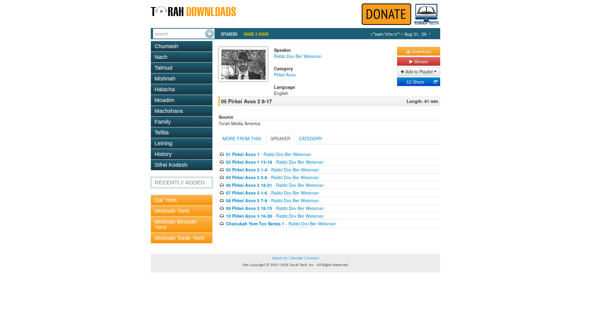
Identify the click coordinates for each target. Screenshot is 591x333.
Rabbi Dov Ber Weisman (298, 56)
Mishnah (165, 79)
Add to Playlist (419, 71)
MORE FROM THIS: (242, 138)
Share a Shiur (255, 34)
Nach (161, 57)
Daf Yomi (166, 200)
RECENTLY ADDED (180, 182)
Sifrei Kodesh (171, 165)
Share (418, 82)
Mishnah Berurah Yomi (176, 224)
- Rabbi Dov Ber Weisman (268, 154)
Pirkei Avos (285, 75)
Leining (163, 143)
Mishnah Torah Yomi (179, 238)
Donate (297, 258)
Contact (312, 258)
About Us (279, 258)
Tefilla (162, 133)
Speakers (229, 34)
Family (163, 122)
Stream (420, 61)
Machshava (169, 111)
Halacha (165, 89)
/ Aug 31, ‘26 (399, 34)
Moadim (164, 100)
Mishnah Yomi (172, 211)
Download (420, 51)
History (163, 154)
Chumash (166, 46)
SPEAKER (280, 138)
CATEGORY (310, 138)
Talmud (163, 68)
